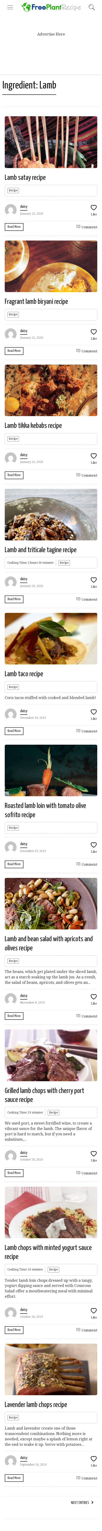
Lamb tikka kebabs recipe (33, 425)
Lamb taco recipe (24, 674)
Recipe (13, 190)
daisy (23, 207)
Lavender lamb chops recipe (36, 1404)
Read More (14, 227)
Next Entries (80, 1503)
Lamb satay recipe (25, 177)
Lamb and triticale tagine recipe (41, 550)
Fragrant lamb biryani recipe (36, 301)
